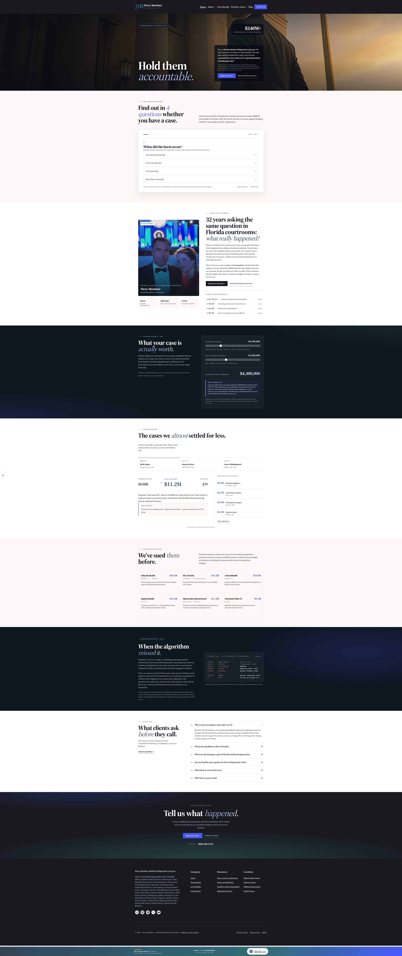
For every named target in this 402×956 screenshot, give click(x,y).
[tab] (159, 464)
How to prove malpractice (227, 878)
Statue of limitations (225, 882)
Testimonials (196, 882)
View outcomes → (223, 521)
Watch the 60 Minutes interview (241, 283)
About (193, 878)
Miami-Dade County (252, 878)
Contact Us (260, 7)
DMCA (264, 932)
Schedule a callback (211, 835)
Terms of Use (255, 932)
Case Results (196, 891)
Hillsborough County (252, 887)
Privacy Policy (242, 932)
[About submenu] (214, 6)
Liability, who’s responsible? (228, 887)
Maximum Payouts (224, 891)
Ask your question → (145, 752)
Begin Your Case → (226, 76)
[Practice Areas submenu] (246, 6)
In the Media (196, 887)
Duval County (249, 891)
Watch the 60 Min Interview (247, 76)
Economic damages (213, 342)
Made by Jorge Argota (190, 932)
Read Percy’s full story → (216, 284)
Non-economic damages (215, 356)
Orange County (250, 882)
